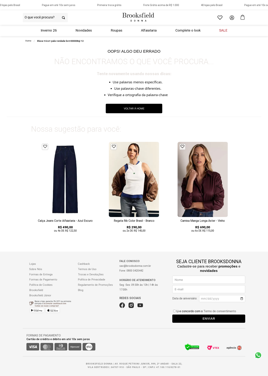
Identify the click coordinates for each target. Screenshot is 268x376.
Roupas (116, 30)
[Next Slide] (237, 187)
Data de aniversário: (184, 298)
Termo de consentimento (219, 311)
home (28, 41)
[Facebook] (122, 305)
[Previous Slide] (30, 187)
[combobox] (51, 17)
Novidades (83, 30)
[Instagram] (131, 305)
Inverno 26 (49, 30)
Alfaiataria (149, 30)
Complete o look (188, 30)
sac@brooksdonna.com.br (135, 266)
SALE (223, 30)
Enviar (209, 318)
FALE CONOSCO (129, 261)
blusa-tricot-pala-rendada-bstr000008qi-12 (60, 41)
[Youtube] (140, 305)
